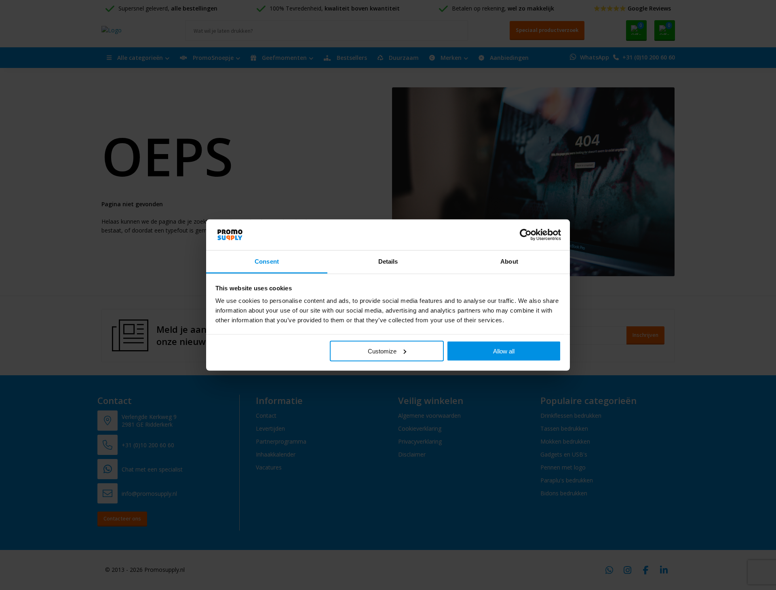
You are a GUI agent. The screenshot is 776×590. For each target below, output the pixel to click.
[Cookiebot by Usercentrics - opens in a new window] (525, 234)
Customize (382, 350)
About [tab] (509, 261)
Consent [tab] (267, 261)
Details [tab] (388, 261)
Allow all (504, 350)
